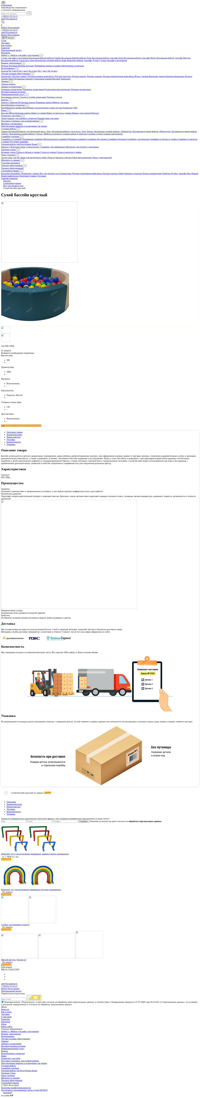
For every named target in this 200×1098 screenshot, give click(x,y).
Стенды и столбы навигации (33, 97)
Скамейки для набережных (53, 147)
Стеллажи (41, 176)
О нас (3, 40)
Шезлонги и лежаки (10, 160)
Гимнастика (66, 173)
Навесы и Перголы (10, 147)
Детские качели (79, 76)
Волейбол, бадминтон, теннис (25, 173)
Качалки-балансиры (175, 76)
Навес (4, 110)
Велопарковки (8, 68)
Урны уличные (8, 155)
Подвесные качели (27, 102)
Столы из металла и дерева (68, 152)
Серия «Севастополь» (29, 147)
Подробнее (6, 859)
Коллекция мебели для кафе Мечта (140, 58)
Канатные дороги (157, 76)
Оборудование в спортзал (130, 173)
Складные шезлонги (10, 163)
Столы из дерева (48, 152)
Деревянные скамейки (32, 139)
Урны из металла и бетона (59, 157)
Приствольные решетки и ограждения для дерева (24, 126)
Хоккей (194, 173)
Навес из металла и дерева (59, 113)
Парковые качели (44, 102)
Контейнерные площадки (13, 105)
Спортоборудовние (10, 171)
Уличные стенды (54, 97)
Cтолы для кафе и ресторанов (15, 58)
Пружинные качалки (23, 79)
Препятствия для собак (48, 118)
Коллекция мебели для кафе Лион (108, 58)
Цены (3, 1024)
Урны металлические (82, 157)
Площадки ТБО (70, 108)
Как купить (6, 45)
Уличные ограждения (81, 89)
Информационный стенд (13, 94)
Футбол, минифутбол (181, 173)
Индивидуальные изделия (13, 92)
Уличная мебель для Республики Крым (19, 144)
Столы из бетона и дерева (28, 152)
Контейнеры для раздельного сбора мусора (42, 108)
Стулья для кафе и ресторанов (113, 60)
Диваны (5, 81)
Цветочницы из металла (72, 66)
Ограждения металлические (57, 89)
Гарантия (5, 48)
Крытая (5, 71)
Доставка (5, 43)
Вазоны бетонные (9, 66)
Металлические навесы (20, 113)
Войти (4, 27)
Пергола (95, 113)
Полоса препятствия (152, 173)
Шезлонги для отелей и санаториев (82, 147)
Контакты (5, 53)
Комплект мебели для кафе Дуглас (83, 60)
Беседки (5, 113)
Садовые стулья (94, 134)
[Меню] (3, 2)
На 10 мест (53, 71)
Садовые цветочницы (112, 134)
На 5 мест (24, 71)
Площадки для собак (11, 116)
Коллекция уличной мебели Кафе (51, 60)
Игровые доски (8, 152)
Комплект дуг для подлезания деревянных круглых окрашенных (31, 889)
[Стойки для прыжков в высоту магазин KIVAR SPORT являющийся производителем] (28, 922)
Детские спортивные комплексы (87, 173)
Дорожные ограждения (33, 89)
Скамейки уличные (10, 136)
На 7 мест (43, 71)
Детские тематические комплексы (118, 76)
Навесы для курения (81, 113)
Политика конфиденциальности (16, 1088)
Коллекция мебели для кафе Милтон (174, 58)
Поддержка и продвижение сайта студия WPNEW (24, 1090)
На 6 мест (33, 71)
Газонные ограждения (11, 89)
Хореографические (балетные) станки (19, 176)
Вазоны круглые (26, 66)
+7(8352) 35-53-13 (9, 16)
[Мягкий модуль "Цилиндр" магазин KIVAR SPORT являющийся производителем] (52, 957)
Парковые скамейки (77, 139)
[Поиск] (29, 13)
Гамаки (4, 131)
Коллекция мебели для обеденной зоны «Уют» (30, 131)
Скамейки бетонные (117, 139)
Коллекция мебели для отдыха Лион (18, 60)
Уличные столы (8, 149)
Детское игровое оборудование (15, 73)
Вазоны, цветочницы (11, 63)
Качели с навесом (9, 102)
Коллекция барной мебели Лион (76, 58)
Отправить (83, 821)
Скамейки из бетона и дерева (163, 139)
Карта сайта (6, 1026)
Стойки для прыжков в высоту (15, 925)
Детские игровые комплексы (40, 76)
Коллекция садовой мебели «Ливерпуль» (113, 131)
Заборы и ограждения (11, 87)
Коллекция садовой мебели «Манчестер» (152, 131)
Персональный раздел (11, 50)
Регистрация (13, 27)
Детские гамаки (19, 76)
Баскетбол (6, 173)
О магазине (6, 1017)
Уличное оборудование (12, 165)
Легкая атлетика (110, 173)
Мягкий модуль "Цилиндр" (14, 960)
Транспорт (65, 79)
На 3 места (14, 71)
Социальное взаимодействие (47, 79)
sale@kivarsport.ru (9, 19)
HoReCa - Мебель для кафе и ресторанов (20, 55)
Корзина (7, 1092)
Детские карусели (63, 76)
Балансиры (6, 76)
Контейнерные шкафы (11, 108)
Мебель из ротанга (53, 134)
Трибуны (166, 173)
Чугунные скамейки (19, 141)
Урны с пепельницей (102, 157)
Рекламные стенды (10, 97)
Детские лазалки (94, 76)
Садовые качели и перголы (74, 134)
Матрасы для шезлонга (11, 124)
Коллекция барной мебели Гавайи (45, 58)
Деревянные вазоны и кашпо (47, 66)
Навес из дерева (39, 113)
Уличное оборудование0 (12, 168)
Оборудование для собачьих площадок (19, 118)
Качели (4, 100)
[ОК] (34, 998)
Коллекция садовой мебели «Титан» (27, 134)
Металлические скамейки (55, 139)
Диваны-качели (8, 84)
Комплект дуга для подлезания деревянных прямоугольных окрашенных (35, 854)
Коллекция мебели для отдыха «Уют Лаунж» (73, 131)
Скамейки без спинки (97, 139)
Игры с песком (142, 76)
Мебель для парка (60, 102)
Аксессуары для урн (10, 157)
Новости (5, 1009)
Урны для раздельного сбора (33, 157)
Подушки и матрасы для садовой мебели (20, 121)
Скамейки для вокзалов (138, 139)
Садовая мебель (8, 129)
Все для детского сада (50, 173)
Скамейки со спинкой (11, 139)
